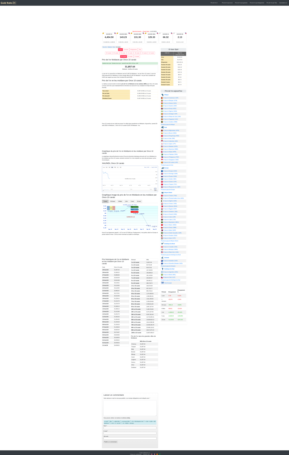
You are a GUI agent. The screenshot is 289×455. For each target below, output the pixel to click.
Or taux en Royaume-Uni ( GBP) (171, 187)
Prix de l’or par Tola (272, 2)
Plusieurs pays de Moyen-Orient (169, 240)
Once (120, 49)
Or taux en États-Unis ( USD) (171, 252)
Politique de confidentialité (135, 454)
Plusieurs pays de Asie (167, 165)
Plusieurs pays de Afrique (168, 124)
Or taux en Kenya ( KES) (169, 108)
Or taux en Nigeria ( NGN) (170, 111)
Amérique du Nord (169, 243)
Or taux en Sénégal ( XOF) (170, 113)
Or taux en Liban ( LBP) (169, 217)
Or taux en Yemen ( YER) (170, 203)
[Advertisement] (144, 19)
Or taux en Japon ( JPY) (169, 143)
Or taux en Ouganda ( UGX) (170, 119)
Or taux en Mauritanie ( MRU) (171, 222)
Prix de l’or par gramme (241, 2)
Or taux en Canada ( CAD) (170, 246)
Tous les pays (168, 283)
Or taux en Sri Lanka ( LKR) (170, 162)
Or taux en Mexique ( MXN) (170, 249)
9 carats (130, 56)
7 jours (105, 201)
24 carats (108, 53)
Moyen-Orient (168, 192)
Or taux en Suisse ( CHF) (170, 181)
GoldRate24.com (146, 452)
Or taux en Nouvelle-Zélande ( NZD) (173, 263)
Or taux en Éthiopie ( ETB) (170, 100)
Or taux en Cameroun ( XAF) (170, 98)
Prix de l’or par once (227, 2)
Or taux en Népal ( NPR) (169, 151)
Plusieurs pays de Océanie (168, 266)
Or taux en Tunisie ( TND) (170, 195)
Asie (165, 127)
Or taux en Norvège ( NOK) (170, 173)
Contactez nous (146, 454)
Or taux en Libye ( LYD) (169, 219)
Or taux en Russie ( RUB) (170, 176)
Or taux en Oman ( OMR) (169, 227)
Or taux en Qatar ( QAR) (169, 230)
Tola (140, 49)
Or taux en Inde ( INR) (169, 138)
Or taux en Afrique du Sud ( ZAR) (172, 116)
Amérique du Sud (169, 269)
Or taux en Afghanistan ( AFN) (171, 130)
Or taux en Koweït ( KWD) (170, 214)
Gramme (126, 49)
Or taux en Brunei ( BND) (169, 133)
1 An (126, 201)
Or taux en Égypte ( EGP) (170, 209)
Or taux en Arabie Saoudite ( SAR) (172, 233)
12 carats (151, 53)
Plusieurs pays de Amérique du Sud (170, 280)
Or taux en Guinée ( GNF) (170, 105)
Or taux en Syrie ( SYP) (169, 238)
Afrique (166, 94)
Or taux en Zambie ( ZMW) (170, 122)
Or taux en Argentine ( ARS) (170, 272)
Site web (106, 436)
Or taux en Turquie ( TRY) (170, 184)
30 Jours (112, 201)
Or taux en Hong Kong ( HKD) (171, 135)
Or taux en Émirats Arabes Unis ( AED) (173, 198)
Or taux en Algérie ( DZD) (170, 201)
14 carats (144, 53)
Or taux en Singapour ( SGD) (171, 159)
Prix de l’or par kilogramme (257, 2)
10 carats (123, 56)
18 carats (137, 53)
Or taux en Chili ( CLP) (169, 277)
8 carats (137, 56)
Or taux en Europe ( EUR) (170, 171)
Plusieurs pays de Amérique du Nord (171, 254)
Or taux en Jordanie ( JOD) (170, 211)
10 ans (139, 201)
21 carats (130, 53)
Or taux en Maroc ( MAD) (169, 225)
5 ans (132, 201)
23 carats (115, 53)
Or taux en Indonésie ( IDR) (170, 141)
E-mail (106, 431)
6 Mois (120, 201)
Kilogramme (133, 49)
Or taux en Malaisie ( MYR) (170, 146)
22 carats (122, 53)
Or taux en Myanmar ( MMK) (170, 149)
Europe (166, 168)
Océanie (166, 257)
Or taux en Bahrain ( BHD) (170, 206)
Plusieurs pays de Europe (168, 189)
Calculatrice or (283, 2)
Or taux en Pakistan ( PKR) (170, 154)
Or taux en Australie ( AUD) (170, 260)
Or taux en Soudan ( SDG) (170, 235)
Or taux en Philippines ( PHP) (171, 157)
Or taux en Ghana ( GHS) (170, 103)
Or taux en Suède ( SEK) (169, 179)
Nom (105, 425)
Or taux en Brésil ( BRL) (169, 274)
